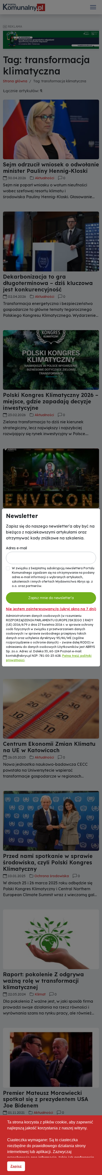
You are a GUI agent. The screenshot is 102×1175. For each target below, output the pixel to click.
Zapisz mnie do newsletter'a (51, 598)
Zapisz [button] (16, 1166)
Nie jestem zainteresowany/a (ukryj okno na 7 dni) (51, 609)
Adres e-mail (16, 548)
